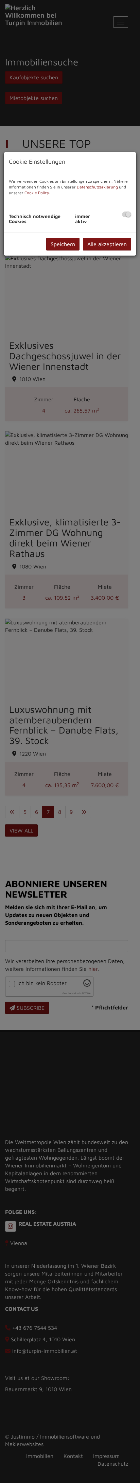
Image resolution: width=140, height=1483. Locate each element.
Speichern (63, 244)
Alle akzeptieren (107, 244)
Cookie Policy (36, 192)
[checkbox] (126, 214)
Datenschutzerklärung (97, 186)
